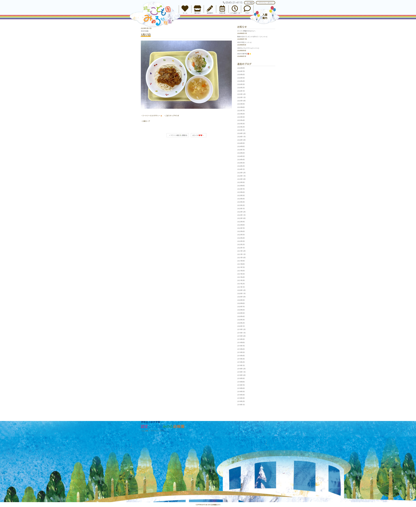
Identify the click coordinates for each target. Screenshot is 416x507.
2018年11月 (241, 372)
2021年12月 (241, 251)
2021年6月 (241, 270)
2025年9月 (241, 104)
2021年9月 (241, 261)
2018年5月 (241, 391)
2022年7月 (241, 228)
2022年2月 (241, 244)
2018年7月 (241, 385)
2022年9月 (241, 221)
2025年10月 (241, 100)
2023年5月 (241, 195)
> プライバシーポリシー (265, 3)
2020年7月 (241, 306)
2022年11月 (241, 215)
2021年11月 (241, 254)
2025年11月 (241, 97)
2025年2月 (241, 127)
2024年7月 (241, 149)
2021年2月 (241, 283)
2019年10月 (241, 336)
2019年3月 (241, 359)
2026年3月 (241, 84)
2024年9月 (241, 143)
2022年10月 (241, 218)
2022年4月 (241, 238)
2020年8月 (241, 303)
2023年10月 (241, 179)
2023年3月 (241, 202)
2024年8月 (241, 146)
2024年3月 (241, 163)
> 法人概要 (249, 3)
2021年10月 (241, 257)
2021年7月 (241, 267)
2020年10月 (241, 296)
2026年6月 (241, 74)
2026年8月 (241, 68)
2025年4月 (241, 120)
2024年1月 (241, 169)
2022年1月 (241, 247)
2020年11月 (241, 293)
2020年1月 (241, 326)
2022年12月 (241, 212)
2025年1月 (241, 130)
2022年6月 (241, 231)
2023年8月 (241, 185)
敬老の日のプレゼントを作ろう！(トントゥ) (252, 36)
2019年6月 (241, 349)
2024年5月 (241, 156)
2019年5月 (241, 352)
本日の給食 (144, 31)
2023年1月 (241, 208)
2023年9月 (241, 182)
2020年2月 (241, 323)
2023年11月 (241, 176)
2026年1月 (241, 91)
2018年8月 (241, 382)
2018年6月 (241, 388)
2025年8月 (241, 107)
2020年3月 (241, 319)
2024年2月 (241, 166)
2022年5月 (241, 234)
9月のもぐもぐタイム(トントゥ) (248, 48)
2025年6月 (241, 114)
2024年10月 (241, 140)
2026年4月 (241, 81)
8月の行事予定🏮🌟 (244, 53)
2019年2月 (241, 362)
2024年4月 (241, 159)
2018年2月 (241, 401)
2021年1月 (241, 287)
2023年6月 (241, 192)
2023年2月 (241, 205)
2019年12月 (241, 329)
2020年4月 (241, 316)
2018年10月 (241, 375)
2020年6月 (241, 310)
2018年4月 (241, 395)
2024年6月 (241, 153)
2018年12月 (241, 368)
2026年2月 (241, 87)
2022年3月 (241, 241)
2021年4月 (241, 277)
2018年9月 (241, 378)
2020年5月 (241, 313)
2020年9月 (241, 300)
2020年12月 (241, 290)
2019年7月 (241, 345)
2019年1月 (241, 365)
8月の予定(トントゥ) (244, 42)
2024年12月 (241, 133)
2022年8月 (241, 225)
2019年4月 (241, 355)
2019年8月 (241, 342)
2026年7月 (241, 71)
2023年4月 (241, 198)
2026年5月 (241, 78)
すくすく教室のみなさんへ (246, 31)
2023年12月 (241, 172)
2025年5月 (241, 117)
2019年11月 (241, 333)
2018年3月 (241, 398)
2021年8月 (241, 264)
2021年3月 (241, 280)
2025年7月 (241, 110)
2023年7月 (241, 189)
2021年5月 (241, 274)
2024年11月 (241, 136)
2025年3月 (241, 123)
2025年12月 (241, 94)
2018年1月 (241, 404)
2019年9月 (241, 339)
